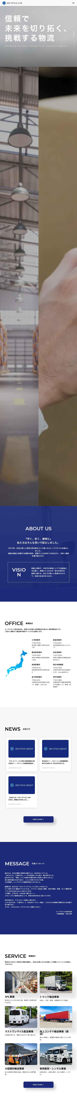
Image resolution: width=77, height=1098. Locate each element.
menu (73, 3)
